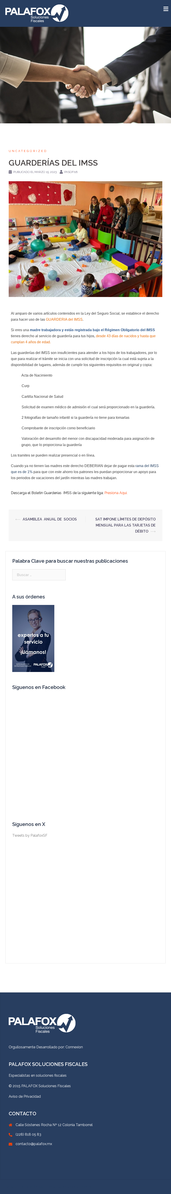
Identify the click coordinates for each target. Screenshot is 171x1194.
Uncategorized (28, 151)
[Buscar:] (39, 574)
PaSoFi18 (71, 172)
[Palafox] (36, 13)
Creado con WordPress (24, 1187)
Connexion (74, 1047)
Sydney (63, 1187)
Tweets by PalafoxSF (29, 835)
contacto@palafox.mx (34, 1144)
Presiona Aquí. (115, 493)
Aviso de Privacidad (25, 1096)
